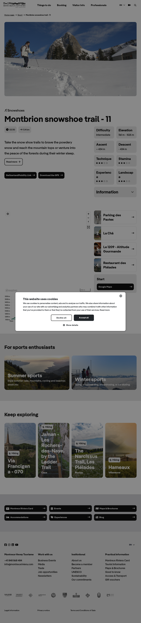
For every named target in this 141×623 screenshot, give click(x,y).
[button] (70, 325)
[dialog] (70, 311)
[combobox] (120, 295)
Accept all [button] (84, 317)
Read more (105, 310)
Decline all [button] (61, 318)
